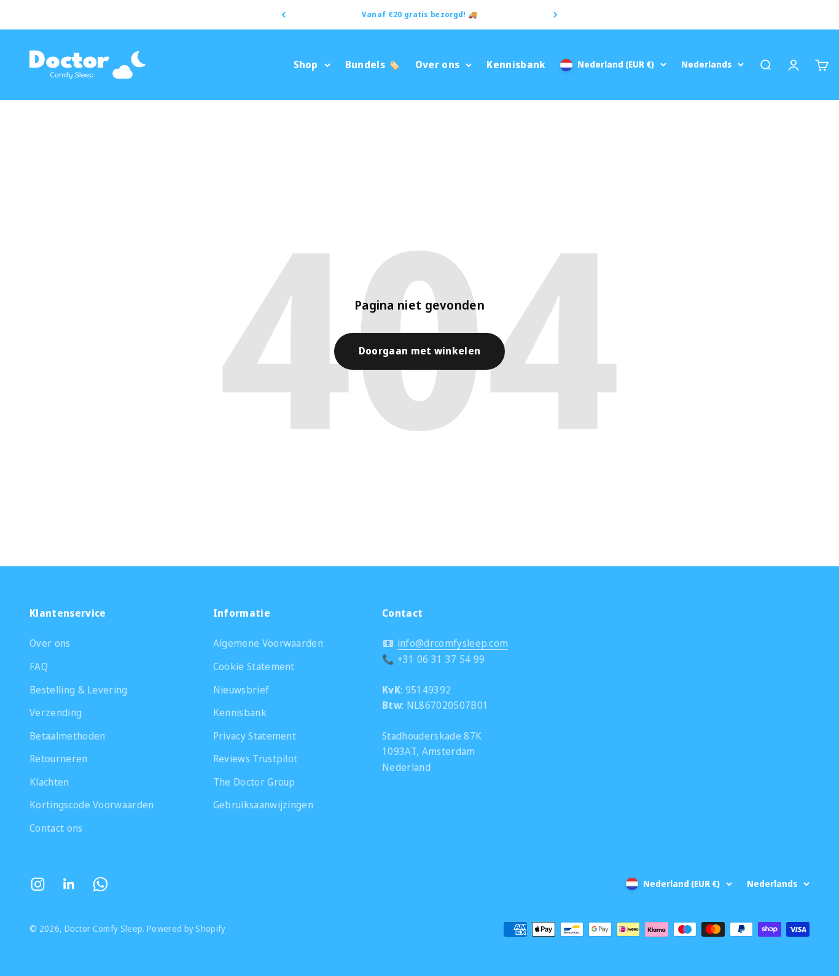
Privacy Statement (254, 736)
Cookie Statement (254, 666)
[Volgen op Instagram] (37, 884)
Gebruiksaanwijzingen (263, 804)
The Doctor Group (254, 782)
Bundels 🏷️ (372, 64)
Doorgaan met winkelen (420, 350)
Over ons (437, 64)
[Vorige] (283, 15)
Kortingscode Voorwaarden (91, 804)
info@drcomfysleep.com (453, 643)
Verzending (55, 712)
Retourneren (58, 758)
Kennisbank (515, 64)
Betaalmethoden (67, 736)
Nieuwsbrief (241, 690)
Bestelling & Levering (78, 690)
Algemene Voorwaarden (268, 643)
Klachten (49, 782)
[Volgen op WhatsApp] (100, 884)
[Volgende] (555, 15)
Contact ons (56, 828)
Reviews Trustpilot (255, 758)
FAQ (38, 666)
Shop (306, 64)
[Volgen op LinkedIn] (69, 884)
